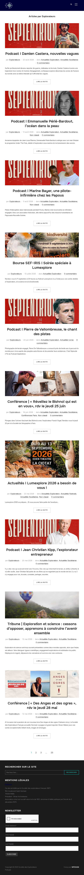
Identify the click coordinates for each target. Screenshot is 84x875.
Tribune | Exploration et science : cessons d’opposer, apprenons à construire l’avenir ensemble (42, 628)
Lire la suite (42, 81)
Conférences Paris (29, 415)
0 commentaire (43, 63)
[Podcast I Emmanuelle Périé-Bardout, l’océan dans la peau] (42, 92)
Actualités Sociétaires (69, 60)
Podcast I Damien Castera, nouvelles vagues (42, 53)
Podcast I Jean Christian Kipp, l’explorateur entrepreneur (42, 552)
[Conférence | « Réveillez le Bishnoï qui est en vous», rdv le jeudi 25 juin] (42, 372)
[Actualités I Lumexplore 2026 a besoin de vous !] (42, 442)
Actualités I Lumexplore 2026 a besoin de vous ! (42, 485)
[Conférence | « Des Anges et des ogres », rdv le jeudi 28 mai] (42, 672)
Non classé (34, 135)
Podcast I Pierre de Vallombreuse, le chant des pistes (42, 331)
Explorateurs (14, 60)
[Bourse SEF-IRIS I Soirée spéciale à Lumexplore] (42, 234)
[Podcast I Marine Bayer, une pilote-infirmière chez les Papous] (42, 162)
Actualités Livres (67, 340)
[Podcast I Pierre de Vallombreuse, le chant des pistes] (42, 300)
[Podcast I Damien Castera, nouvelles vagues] (42, 24)
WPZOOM (75, 867)
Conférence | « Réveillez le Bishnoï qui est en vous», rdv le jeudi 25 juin (42, 404)
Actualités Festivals (68, 494)
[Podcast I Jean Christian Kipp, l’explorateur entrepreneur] (42, 521)
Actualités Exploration (50, 60)
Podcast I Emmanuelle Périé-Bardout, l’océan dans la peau (42, 123)
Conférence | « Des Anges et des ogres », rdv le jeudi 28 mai (42, 705)
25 (52, 752)
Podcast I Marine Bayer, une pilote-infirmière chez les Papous (42, 193)
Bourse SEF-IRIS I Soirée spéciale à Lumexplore (42, 265)
